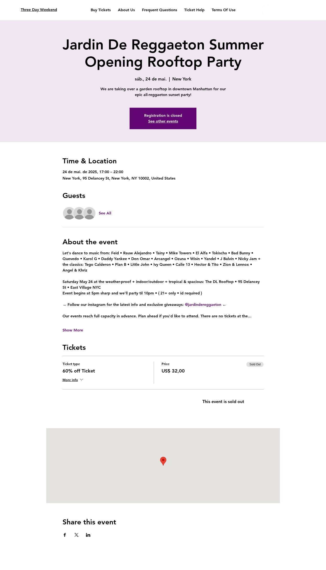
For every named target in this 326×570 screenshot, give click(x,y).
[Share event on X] (76, 535)
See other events (163, 121)
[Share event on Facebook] (65, 535)
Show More (73, 330)
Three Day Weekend (39, 9)
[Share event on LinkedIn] (88, 535)
